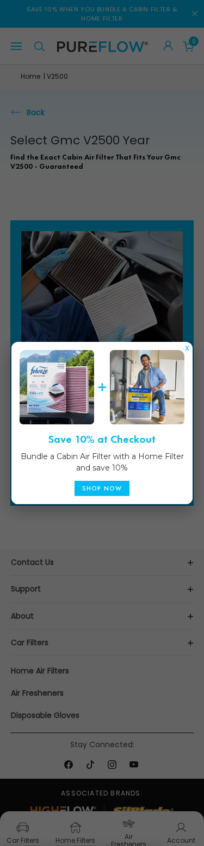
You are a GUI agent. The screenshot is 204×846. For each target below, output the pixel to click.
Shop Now (102, 488)
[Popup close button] (187, 345)
